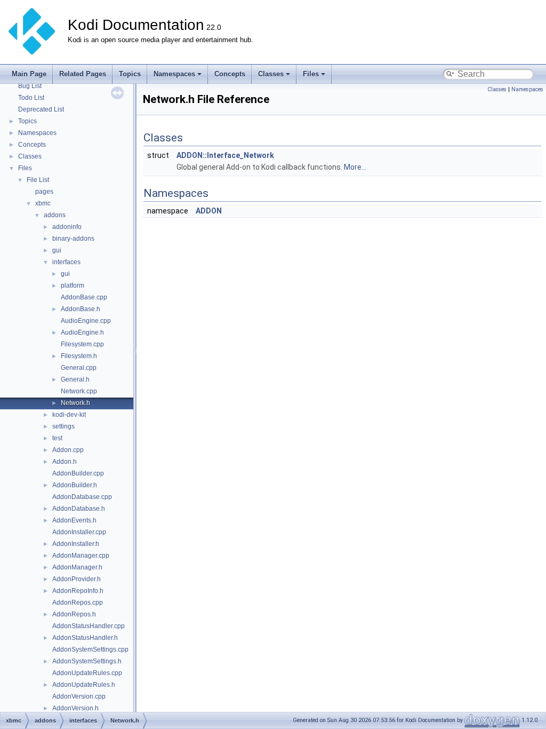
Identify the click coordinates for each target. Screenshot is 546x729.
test (57, 438)
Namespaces (174, 74)
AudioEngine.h (82, 332)
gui (56, 250)
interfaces (66, 262)
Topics (130, 74)
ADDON (209, 211)
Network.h (75, 403)
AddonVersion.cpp (79, 696)
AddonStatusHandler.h (85, 637)
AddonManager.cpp (80, 555)
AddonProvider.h (76, 579)
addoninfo (67, 227)
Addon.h (64, 461)
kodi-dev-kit (69, 414)
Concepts (229, 74)
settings (63, 426)
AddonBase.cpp (84, 297)
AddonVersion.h (75, 708)
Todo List (31, 97)
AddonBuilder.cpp (78, 473)
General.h (75, 379)
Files (311, 74)
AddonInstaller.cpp (79, 532)
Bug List (30, 86)
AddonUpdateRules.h (83, 684)
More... (355, 167)
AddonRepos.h (74, 614)
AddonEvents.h (74, 520)
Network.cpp (79, 391)
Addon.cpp (68, 450)
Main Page (29, 74)
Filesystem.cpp (82, 344)
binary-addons (73, 238)
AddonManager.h (77, 567)
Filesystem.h (79, 356)
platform (72, 285)
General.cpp (79, 367)
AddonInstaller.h (75, 544)
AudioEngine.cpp (86, 320)
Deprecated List (41, 109)
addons (55, 215)
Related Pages (82, 74)
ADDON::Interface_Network (225, 155)
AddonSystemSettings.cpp (90, 649)
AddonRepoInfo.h (77, 591)
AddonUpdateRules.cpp (87, 673)
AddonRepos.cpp (77, 602)
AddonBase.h (80, 309)
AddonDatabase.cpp (82, 497)
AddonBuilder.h (74, 485)
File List (38, 180)
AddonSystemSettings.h (87, 661)
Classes (271, 74)
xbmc (43, 203)
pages (44, 191)
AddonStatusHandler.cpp (88, 626)
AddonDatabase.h (78, 508)
